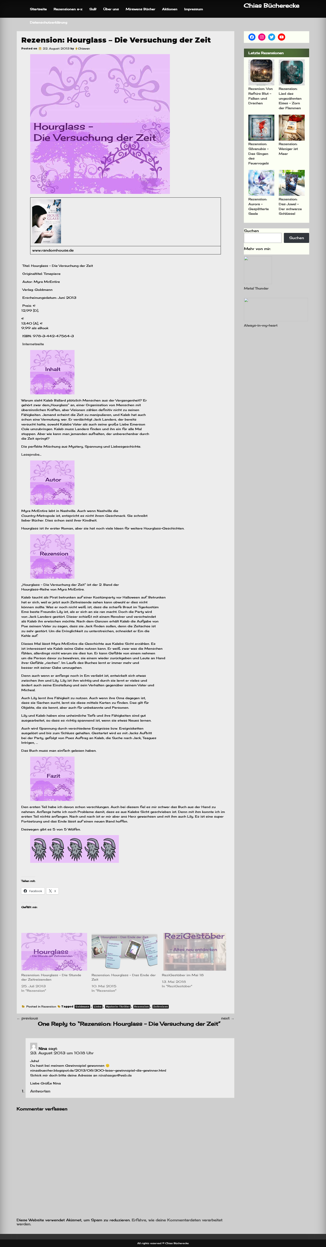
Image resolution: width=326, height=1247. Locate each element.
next (227, 1018)
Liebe (98, 1006)
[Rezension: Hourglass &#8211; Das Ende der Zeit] (124, 952)
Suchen (251, 230)
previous (27, 1018)
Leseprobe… (31, 454)
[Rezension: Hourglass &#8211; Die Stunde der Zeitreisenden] (54, 952)
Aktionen (169, 9)
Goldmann (82, 1006)
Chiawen (84, 48)
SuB (92, 9)
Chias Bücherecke (271, 5)
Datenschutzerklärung (48, 22)
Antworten (40, 1091)
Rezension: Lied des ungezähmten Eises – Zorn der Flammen (290, 98)
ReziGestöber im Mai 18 (183, 975)
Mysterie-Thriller (118, 1006)
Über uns (111, 9)
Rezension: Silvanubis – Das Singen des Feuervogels (258, 153)
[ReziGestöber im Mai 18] (195, 952)
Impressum (193, 9)
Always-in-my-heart (260, 325)
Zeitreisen (160, 1006)
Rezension (48, 1006)
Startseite (38, 9)
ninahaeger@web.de (115, 1075)
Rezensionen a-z (68, 9)
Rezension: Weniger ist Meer (288, 148)
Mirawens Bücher (140, 9)
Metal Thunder (256, 288)
